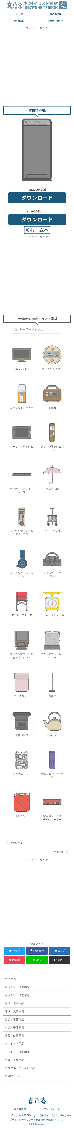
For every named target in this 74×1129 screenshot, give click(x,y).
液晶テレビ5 (22, 368)
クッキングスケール (52, 615)
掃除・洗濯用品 (14, 1003)
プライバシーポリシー (54, 1109)
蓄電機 (52, 407)
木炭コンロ (21, 735)
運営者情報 (20, 1109)
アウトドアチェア (21, 615)
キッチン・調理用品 (17, 987)
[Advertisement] (37, 67)
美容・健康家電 (14, 1035)
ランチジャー (21, 696)
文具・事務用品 (14, 1060)
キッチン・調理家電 (17, 995)
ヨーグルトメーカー (21, 407)
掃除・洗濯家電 (14, 1011)
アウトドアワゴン (52, 530)
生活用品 (10, 978)
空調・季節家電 (14, 1027)
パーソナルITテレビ (21, 446)
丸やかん (52, 735)
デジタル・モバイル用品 (20, 1068)
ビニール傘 (52, 488)
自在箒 (52, 696)
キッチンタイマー (52, 368)
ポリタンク (21, 816)
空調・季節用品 (14, 1019)
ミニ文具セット (22, 773)
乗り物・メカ (13, 1076)
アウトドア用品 (14, 1043)
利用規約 (40, 1119)
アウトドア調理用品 (17, 1051)
